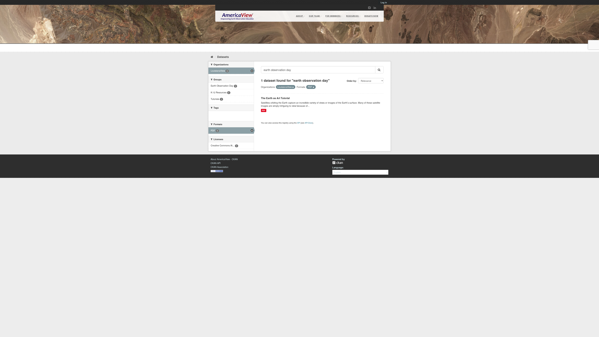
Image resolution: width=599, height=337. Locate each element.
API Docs (309, 122)
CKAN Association (219, 166)
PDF (263, 110)
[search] (379, 69)
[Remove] (293, 87)
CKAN (337, 162)
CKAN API (216, 163)
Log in (384, 2)
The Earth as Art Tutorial (275, 98)
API (298, 122)
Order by (351, 80)
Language (337, 167)
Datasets (223, 57)
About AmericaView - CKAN (224, 159)
